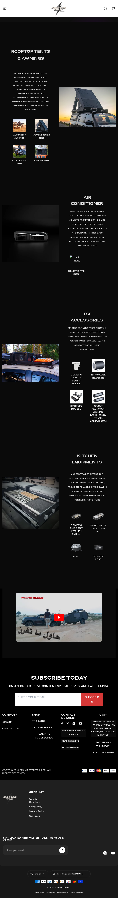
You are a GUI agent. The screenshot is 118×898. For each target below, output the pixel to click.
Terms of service (62, 892)
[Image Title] (19, 125)
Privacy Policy (35, 806)
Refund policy (39, 892)
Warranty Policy (36, 811)
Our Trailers (34, 815)
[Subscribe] (62, 850)
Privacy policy (50, 892)
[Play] (59, 617)
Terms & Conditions (34, 800)
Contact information (76, 892)
